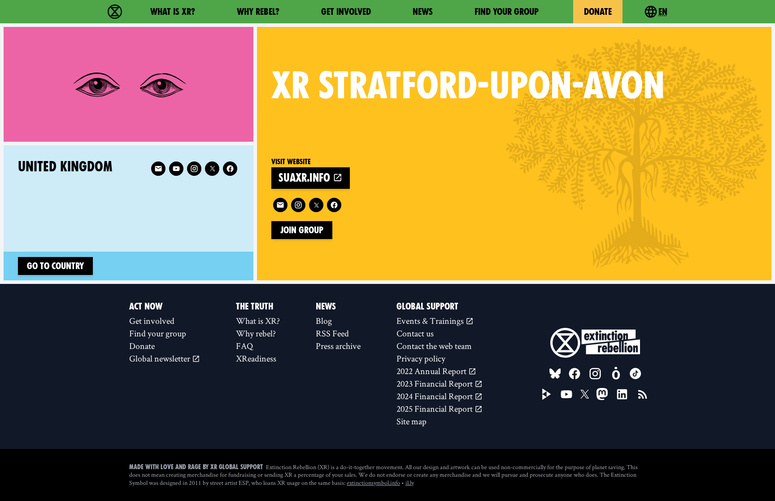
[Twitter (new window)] (316, 205)
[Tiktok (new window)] (635, 373)
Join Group (301, 230)
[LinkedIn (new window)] (622, 394)
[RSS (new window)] (642, 394)
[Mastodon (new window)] (602, 394)
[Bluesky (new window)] (555, 373)
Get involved (346, 11)
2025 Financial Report (435, 408)
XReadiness (256, 358)
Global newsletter (160, 358)
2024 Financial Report (435, 396)
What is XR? (172, 11)
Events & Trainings (431, 321)
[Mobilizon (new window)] (615, 373)
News (423, 11)
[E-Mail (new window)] (280, 205)
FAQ (244, 346)
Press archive (338, 346)
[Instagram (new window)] (298, 205)
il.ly (409, 483)
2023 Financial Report (435, 383)
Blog (324, 321)
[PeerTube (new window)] (546, 394)
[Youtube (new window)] (176, 168)
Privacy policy (420, 358)
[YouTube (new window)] (566, 394)
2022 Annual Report (432, 371)
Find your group (507, 11)
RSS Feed (332, 333)
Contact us (415, 333)
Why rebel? (258, 11)
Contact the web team (434, 346)
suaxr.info (306, 177)
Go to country (55, 266)
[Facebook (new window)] (334, 205)
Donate (598, 11)
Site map (411, 421)
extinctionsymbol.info (373, 483)
